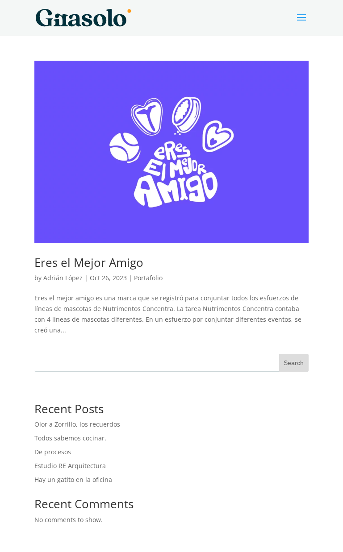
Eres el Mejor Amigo (88, 262)
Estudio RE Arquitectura (70, 465)
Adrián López (63, 278)
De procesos (52, 452)
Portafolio (148, 278)
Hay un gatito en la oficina (73, 479)
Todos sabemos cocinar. (70, 438)
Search (294, 362)
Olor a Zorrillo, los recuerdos (77, 424)
